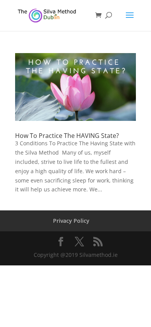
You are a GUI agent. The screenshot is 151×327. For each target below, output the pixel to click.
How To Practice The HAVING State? (67, 135)
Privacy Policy (71, 220)
